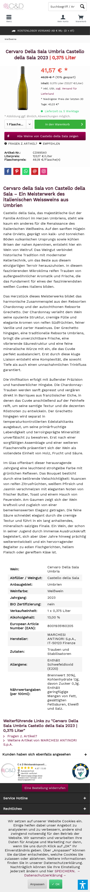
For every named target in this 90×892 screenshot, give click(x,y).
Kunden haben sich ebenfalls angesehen (36, 754)
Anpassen (37, 884)
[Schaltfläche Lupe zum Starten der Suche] (82, 6)
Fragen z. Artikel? (22, 143)
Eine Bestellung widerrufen (45, 788)
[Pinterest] (16, 171)
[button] (83, 885)
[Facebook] (7, 171)
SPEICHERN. (65, 871)
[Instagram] (43, 171)
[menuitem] (81, 18)
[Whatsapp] (25, 171)
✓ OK (56, 884)
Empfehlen (51, 143)
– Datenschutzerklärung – (51, 873)
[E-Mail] (34, 171)
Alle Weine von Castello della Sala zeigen (47, 136)
